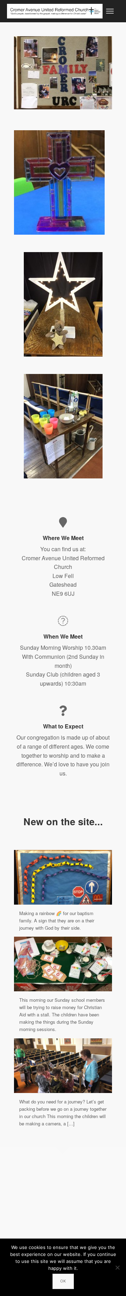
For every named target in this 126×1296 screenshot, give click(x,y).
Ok (63, 1281)
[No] (117, 1267)
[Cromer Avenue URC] (55, 10)
